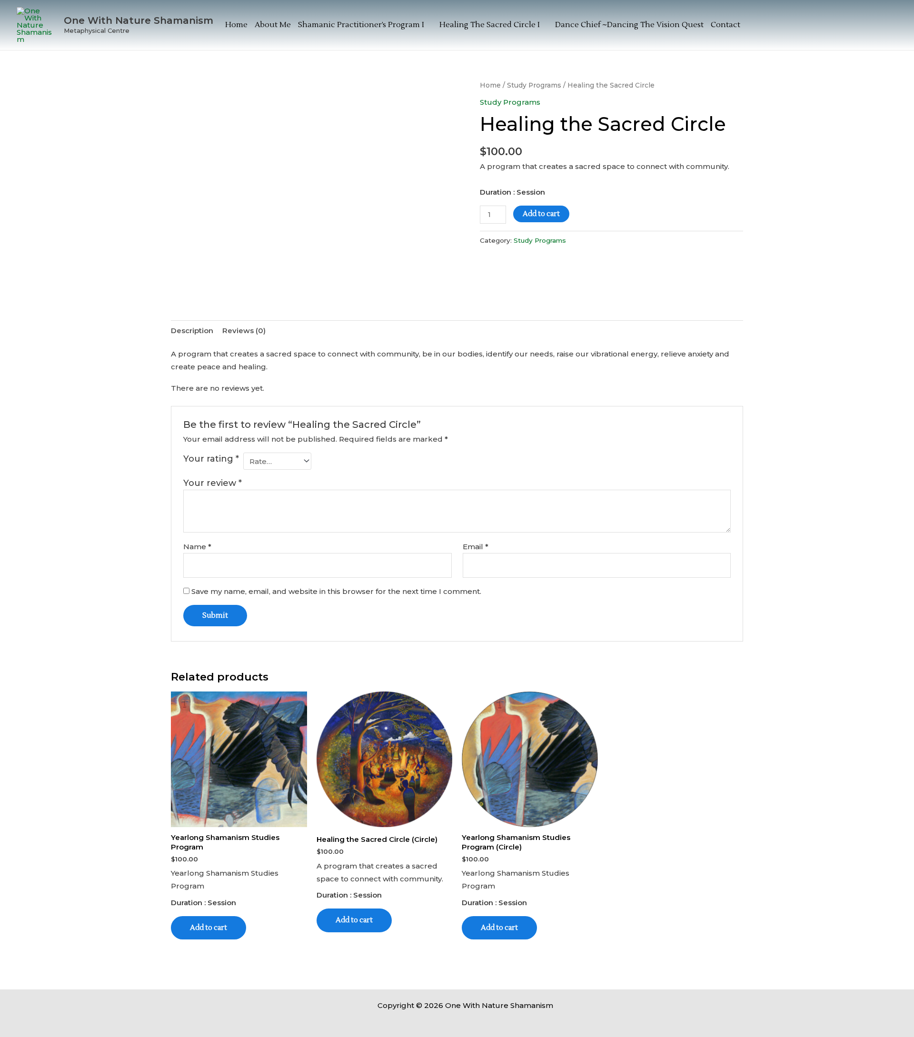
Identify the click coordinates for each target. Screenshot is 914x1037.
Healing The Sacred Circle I (489, 25)
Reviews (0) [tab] (244, 330)
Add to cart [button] (208, 927)
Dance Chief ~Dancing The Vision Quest (629, 25)
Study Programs (534, 85)
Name (197, 546)
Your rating (211, 459)
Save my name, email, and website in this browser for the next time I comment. (336, 591)
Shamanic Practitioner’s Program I (361, 25)
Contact (725, 25)
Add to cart (541, 213)
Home (236, 25)
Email (475, 546)
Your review (212, 483)
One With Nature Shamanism (138, 20)
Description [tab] (192, 330)
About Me (273, 25)
